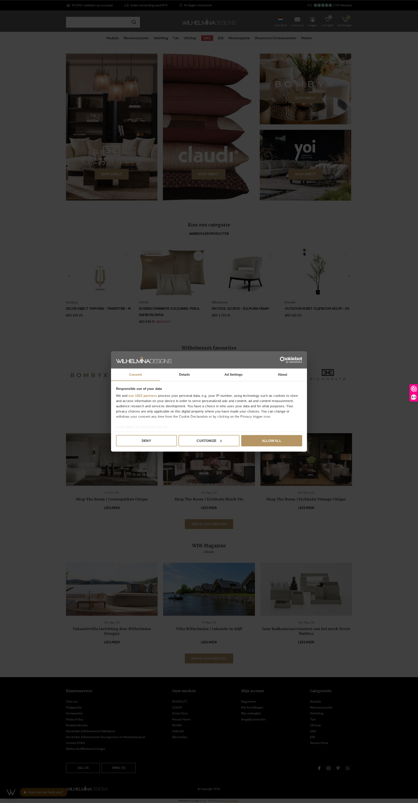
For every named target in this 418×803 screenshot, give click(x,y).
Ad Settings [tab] (233, 374)
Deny (146, 440)
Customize (206, 440)
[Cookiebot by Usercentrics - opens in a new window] (283, 360)
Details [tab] (184, 374)
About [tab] (282, 374)
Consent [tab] (135, 374)
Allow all (271, 440)
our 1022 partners (142, 395)
